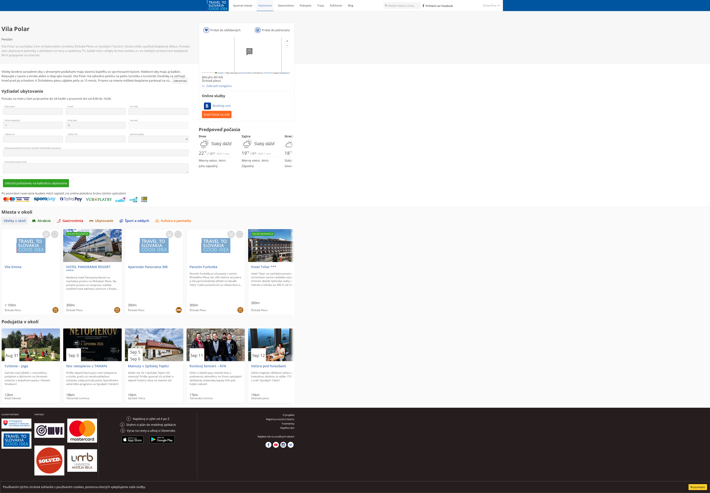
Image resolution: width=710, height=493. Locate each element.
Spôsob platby (137, 134)
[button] (287, 41)
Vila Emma (13, 267)
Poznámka (15, 162)
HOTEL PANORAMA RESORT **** (88, 269)
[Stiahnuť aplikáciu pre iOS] (133, 443)
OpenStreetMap (245, 73)
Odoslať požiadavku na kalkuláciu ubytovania (36, 183)
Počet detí (72, 120)
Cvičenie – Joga (16, 366)
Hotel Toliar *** (263, 267)
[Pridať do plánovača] (46, 234)
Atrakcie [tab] (44, 221)
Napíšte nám (287, 427)
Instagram (283, 445)
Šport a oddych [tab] (137, 221)
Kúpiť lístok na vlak (217, 114)
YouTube (276, 445)
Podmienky (288, 423)
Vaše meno (9, 106)
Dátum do (73, 134)
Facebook (268, 445)
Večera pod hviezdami (268, 366)
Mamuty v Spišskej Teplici (148, 366)
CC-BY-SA (268, 73)
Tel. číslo (134, 106)
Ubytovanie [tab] (104, 221)
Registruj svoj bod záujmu (280, 419)
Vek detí (134, 120)
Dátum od (10, 134)
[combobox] (401, 5)
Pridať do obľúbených (225, 30)
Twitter (291, 445)
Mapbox (286, 73)
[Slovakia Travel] (218, 5)
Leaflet (220, 73)
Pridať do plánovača (276, 30)
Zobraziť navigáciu (219, 86)
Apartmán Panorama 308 (148, 267)
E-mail (70, 106)
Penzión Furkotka (203, 267)
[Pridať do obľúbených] (54, 234)
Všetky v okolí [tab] (15, 221)
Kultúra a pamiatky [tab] (176, 221)
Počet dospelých (12, 120)
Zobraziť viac (180, 80)
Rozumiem (697, 487)
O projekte (288, 415)
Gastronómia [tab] (72, 221)
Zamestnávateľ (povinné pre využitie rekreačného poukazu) (32, 148)
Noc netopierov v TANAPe (86, 366)
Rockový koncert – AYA (208, 366)
